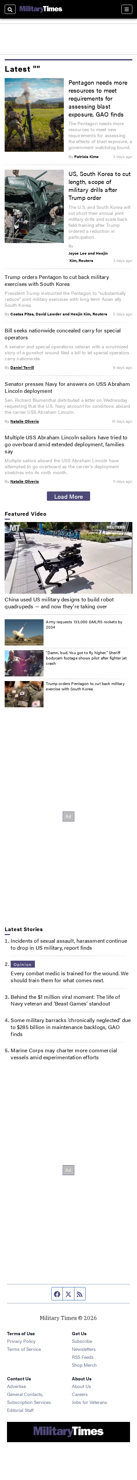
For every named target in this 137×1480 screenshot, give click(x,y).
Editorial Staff (20, 1410)
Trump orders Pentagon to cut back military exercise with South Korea (85, 686)
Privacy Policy (21, 1341)
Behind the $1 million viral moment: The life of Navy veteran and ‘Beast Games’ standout (65, 1000)
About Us (81, 1386)
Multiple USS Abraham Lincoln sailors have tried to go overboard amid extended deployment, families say (66, 444)
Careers (80, 1394)
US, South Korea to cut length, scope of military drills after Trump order (99, 185)
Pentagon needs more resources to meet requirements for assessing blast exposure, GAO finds (97, 98)
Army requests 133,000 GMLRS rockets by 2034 (84, 624)
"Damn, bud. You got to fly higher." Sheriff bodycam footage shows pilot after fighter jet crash (86, 658)
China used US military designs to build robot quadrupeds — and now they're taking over (59, 602)
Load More (68, 496)
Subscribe (82, 1341)
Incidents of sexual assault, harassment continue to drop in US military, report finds (69, 944)
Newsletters (84, 1349)
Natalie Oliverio (24, 421)
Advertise (16, 1386)
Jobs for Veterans (89, 1402)
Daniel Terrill (22, 367)
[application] (68, 558)
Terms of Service (24, 1349)
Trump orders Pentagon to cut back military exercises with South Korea (57, 280)
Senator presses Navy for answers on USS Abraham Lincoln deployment (67, 387)
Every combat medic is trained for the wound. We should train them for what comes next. (69, 976)
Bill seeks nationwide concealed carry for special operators (63, 333)
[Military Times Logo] (41, 9)
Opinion (23, 964)
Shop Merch (84, 1364)
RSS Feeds (83, 1356)
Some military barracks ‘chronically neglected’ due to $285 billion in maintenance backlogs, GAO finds (71, 1027)
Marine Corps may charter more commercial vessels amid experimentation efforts (64, 1053)
